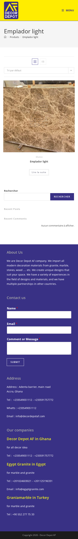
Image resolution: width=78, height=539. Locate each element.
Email (12, 324)
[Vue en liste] (43, 62)
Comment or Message (23, 339)
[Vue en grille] (35, 62)
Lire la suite (39, 172)
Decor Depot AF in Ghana (29, 438)
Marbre (39, 156)
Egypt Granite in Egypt (26, 464)
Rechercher (11, 190)
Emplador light (30, 37)
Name (12, 308)
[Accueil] (5, 37)
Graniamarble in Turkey (28, 497)
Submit (15, 362)
